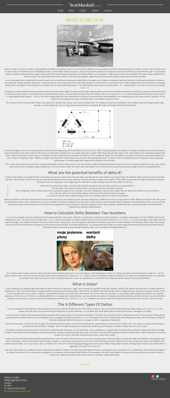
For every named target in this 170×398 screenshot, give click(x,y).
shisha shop (82, 298)
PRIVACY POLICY (158, 379)
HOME (60, 10)
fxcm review (122, 94)
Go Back (85, 364)
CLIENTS (82, 10)
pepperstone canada (151, 309)
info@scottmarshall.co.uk (18, 391)
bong (91, 225)
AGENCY (95, 10)
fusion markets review (125, 220)
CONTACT (108, 10)
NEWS (71, 10)
